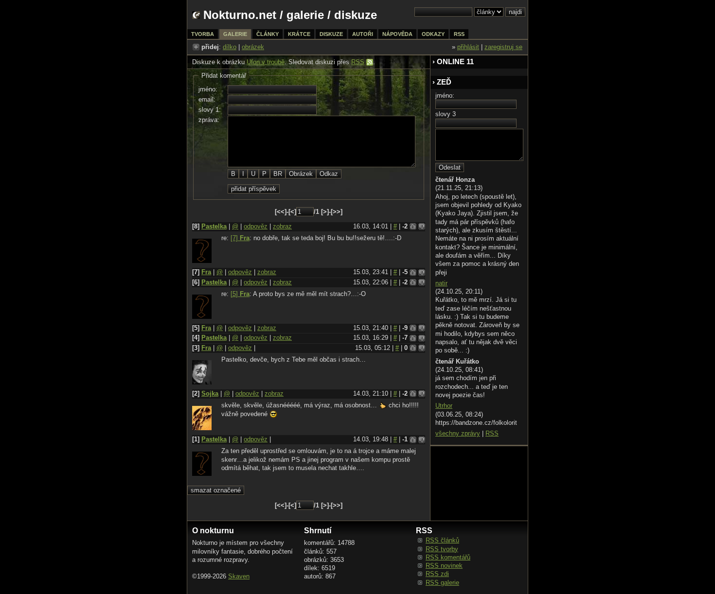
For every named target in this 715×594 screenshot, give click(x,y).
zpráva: (208, 119)
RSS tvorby (442, 549)
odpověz (256, 226)
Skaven (239, 576)
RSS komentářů (448, 557)
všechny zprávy (457, 433)
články (267, 34)
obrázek (253, 47)
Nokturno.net (239, 14)
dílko (229, 47)
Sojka (209, 393)
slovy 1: (209, 109)
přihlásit (468, 47)
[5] (240, 293)
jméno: (207, 89)
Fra (206, 272)
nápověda (397, 34)
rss (459, 34)
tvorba (202, 34)
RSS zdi (437, 573)
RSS (357, 62)
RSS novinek (444, 565)
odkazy (433, 34)
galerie (305, 14)
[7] (240, 238)
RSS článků (442, 540)
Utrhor (443, 405)
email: (206, 99)
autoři (362, 34)
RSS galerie (442, 582)
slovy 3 (445, 114)
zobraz (282, 226)
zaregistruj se (503, 47)
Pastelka (214, 226)
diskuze (331, 34)
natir (441, 283)
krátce (299, 34)
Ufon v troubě (266, 62)
